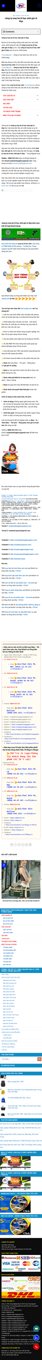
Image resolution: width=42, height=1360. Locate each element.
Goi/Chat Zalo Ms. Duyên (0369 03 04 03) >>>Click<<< (23, 680)
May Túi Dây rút (8, 1020)
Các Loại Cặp (6, 927)
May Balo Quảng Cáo (9, 983)
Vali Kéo (5, 935)
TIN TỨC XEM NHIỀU (8, 1047)
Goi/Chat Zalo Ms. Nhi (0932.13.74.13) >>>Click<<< (23, 666)
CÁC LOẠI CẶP (8, 100)
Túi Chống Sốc (8, 953)
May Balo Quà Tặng (9, 980)
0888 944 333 (15, 704)
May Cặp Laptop (8, 1003)
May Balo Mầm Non (9, 994)
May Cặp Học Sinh (9, 1000)
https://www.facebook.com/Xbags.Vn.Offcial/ (21, 825)
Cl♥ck (18, 571)
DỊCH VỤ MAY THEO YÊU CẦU (11, 977)
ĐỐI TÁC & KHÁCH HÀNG (9, 1041)
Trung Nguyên (7, 55)
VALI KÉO (6, 104)
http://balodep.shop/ (17, 559)
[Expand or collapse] (38, 31)
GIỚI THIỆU (5, 974)
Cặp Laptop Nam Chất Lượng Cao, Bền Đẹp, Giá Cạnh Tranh (19, 1135)
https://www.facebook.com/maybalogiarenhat (20, 739)
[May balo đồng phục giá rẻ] (21, 6)
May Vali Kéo (7, 1009)
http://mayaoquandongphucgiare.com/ (24, 554)
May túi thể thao (8, 1026)
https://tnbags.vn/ (18, 830)
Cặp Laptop (7, 929)
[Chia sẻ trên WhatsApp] (11, 844)
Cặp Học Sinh (8, 932)
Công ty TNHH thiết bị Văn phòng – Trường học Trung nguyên (20, 246)
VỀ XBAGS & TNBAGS (8, 1044)
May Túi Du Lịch (8, 1012)
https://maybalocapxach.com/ (22, 729)
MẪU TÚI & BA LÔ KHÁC (12, 115)
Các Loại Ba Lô (7, 915)
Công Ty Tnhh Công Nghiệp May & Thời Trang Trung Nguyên (20, 496)
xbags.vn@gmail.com (17, 818)
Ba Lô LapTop (8, 918)
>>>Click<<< (30, 713)
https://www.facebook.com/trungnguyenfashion (22, 743)
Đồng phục (30, 501)
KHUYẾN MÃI (7, 1038)
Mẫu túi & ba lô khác (9, 944)
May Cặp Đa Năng (8, 1006)
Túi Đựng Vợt (8, 956)
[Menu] (3, 5)
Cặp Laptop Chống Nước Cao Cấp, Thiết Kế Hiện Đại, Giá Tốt (20, 1129)
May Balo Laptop (8, 989)
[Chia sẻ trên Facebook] (15, 844)
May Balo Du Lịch (8, 986)
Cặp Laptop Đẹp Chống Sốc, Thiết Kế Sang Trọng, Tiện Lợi (21, 1141)
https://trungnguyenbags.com (16, 1329)
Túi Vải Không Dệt (9, 950)
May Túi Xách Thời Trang (11, 1015)
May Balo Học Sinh (9, 992)
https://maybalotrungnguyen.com (17, 1327)
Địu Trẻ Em (7, 964)
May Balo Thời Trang (9, 997)
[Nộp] (39, 1059)
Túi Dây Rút (7, 962)
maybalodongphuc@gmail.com (20, 526)
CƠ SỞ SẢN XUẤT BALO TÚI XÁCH (14, 499)
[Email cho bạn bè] (23, 844)
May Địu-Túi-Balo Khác (10, 1023)
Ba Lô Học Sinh (8, 921)
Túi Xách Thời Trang (9, 941)
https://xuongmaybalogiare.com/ (17, 1320)
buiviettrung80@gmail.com (22, 163)
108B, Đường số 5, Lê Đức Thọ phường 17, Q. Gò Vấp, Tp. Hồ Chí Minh (19, 513)
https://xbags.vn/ (16, 820)
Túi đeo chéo (7, 947)
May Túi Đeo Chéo (8, 1017)
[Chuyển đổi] (37, 96)
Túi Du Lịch (5, 938)
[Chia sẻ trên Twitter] (19, 844)
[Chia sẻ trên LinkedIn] (30, 844)
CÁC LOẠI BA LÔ (9, 96)
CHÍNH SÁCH (7, 1035)
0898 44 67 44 (12, 791)
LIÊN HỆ (4, 1050)
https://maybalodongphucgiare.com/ (23, 540)
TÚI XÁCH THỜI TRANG (11, 111)
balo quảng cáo (26, 308)
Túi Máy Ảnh (7, 959)
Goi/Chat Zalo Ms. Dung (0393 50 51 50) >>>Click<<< (23, 694)
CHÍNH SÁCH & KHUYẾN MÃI (11, 1032)
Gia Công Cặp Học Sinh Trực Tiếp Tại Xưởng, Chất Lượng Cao (20, 1146)
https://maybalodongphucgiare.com (18, 1325)
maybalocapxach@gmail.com (14, 1314)
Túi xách (20, 501)
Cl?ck (26, 585)
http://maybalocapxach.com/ (20, 545)
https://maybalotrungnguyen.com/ (23, 724)
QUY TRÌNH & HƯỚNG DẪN (10, 1029)
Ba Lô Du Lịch (8, 924)
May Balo (11, 501)
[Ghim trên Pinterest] (26, 844)
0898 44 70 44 (12, 778)
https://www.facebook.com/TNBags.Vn (19, 834)
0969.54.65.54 (12, 765)
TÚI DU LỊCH (7, 108)
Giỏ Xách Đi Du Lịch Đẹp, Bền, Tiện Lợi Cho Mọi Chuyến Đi (21, 1124)
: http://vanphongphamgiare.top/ (21, 549)
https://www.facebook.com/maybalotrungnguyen (22, 734)
